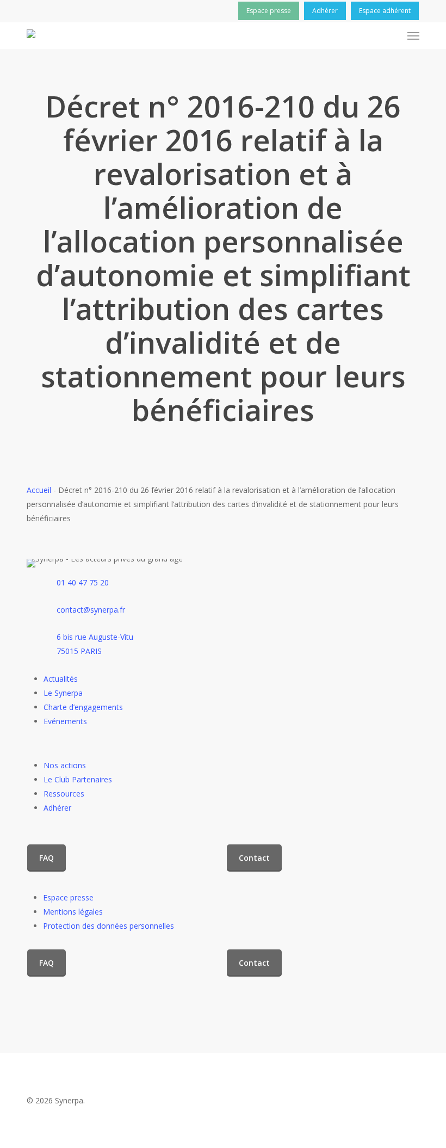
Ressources (64, 793)
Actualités (61, 679)
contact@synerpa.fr (91, 609)
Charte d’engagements (83, 707)
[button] (413, 35)
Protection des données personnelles (108, 926)
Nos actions (65, 765)
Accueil (39, 490)
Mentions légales (73, 911)
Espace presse (68, 897)
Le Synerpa (63, 693)
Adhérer (57, 808)
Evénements (65, 721)
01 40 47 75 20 (83, 582)
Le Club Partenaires (78, 779)
